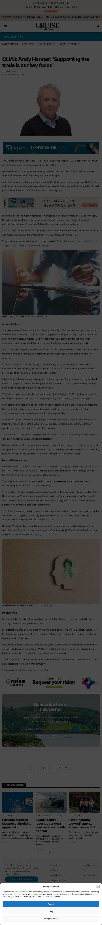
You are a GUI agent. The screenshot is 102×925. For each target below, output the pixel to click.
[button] (98, 886)
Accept (51, 904)
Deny (51, 911)
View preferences (51, 919)
